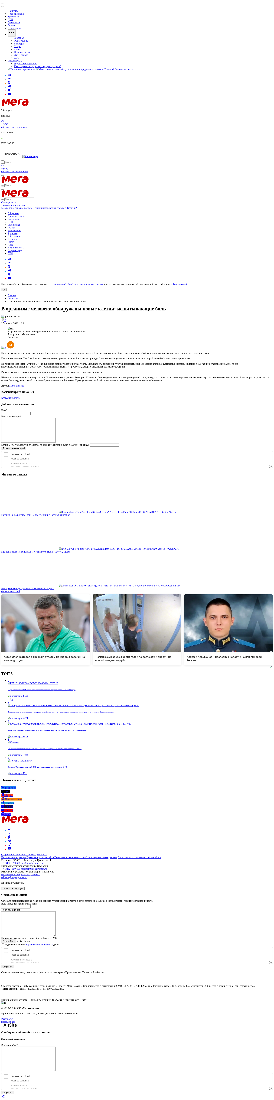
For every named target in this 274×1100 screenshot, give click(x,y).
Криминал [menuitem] (13, 16)
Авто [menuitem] (17, 49)
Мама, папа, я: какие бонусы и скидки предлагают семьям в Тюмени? (39, 208)
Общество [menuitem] (13, 11)
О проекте (7, 854)
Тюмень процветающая (13, 205)
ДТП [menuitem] (10, 19)
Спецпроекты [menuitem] (15, 60)
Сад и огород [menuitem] (21, 55)
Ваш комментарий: (11, 416)
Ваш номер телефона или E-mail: (19, 903)
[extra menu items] (12, 32)
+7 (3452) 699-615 (30, 874)
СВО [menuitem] (16, 57)
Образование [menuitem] (21, 40)
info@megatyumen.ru (32, 863)
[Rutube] (9, 90)
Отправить (8, 967)
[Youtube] (9, 94)
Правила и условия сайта (40, 857)
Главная (12, 295)
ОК (4, 290)
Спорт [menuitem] (17, 46)
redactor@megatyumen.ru (34, 868)
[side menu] (2, 6)
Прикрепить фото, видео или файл (29, 938)
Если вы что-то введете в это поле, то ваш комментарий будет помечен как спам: (45, 444)
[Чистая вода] (30, 156)
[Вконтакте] (9, 75)
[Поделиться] (3, 1097)
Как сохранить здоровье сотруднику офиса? (37, 66)
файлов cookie (180, 284)
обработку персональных (39, 944)
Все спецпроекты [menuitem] (124, 69)
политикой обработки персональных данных (78, 284)
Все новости (14, 298)
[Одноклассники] (9, 83)
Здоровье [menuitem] (19, 37)
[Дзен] (9, 79)
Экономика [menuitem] (14, 22)
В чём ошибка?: (9, 1045)
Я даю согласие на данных (33, 944)
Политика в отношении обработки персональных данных (85, 857)
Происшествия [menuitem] (16, 13)
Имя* (4, 410)
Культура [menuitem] (19, 43)
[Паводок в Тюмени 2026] (11, 156)
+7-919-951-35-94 (10, 874)
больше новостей (10, 591)
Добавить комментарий (14, 448)
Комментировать (10, 398)
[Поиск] (2, 160)
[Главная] (37, 105)
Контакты (42, 854)
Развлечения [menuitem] (14, 28)
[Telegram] (9, 87)
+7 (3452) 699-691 (10, 863)
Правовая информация (13, 857)
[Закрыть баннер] (2, 3)
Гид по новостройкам (25, 63)
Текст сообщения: (10, 909)
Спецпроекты (8, 202)
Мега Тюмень (16, 385)
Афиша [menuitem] (11, 25)
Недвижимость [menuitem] (22, 52)
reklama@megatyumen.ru (14, 877)
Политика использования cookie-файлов (139, 857)
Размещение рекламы (24, 854)
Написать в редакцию (13, 888)
